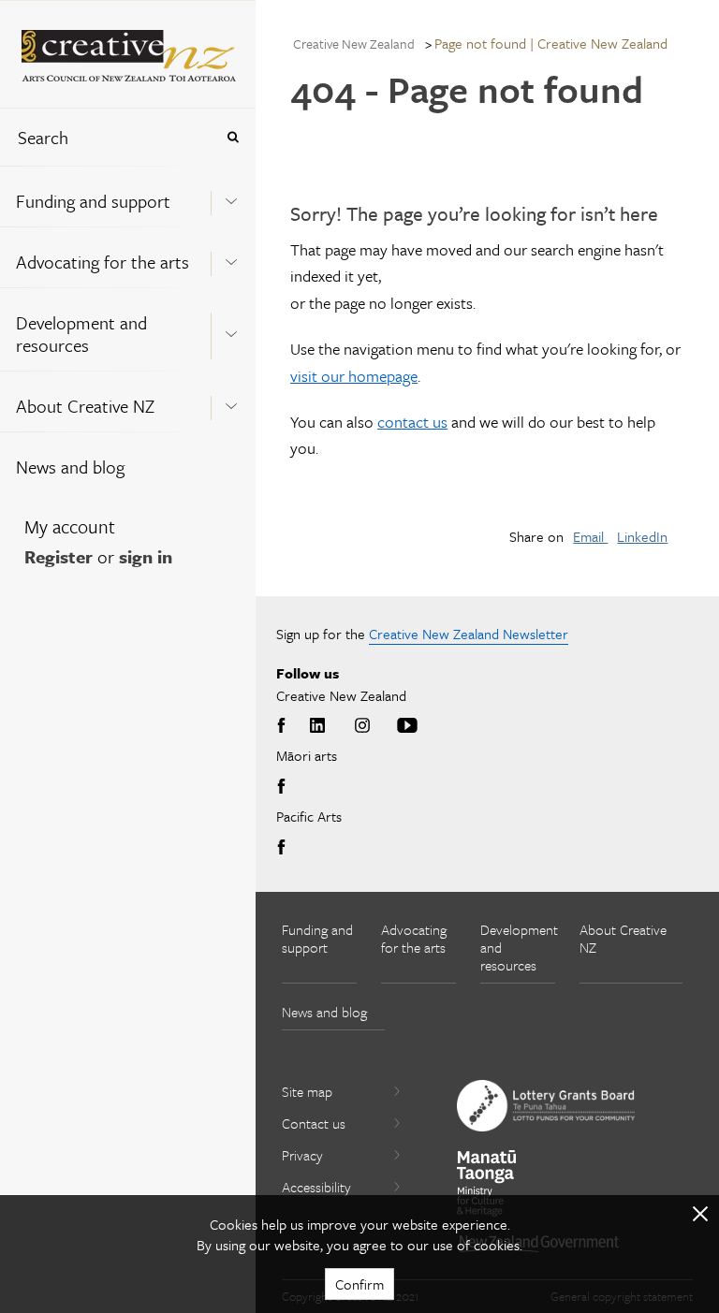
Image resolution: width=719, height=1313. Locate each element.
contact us (412, 421)
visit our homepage (354, 375)
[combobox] (107, 137)
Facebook (284, 726)
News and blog (70, 466)
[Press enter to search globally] (233, 137)
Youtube (407, 726)
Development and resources (81, 333)
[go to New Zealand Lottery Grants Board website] (546, 1105)
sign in (145, 556)
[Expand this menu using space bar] (231, 195)
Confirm (359, 1284)
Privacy (302, 1155)
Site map (307, 1091)
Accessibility (316, 1186)
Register (58, 556)
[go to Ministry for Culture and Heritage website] (487, 1183)
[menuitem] (128, 196)
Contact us (313, 1123)
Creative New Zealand (354, 43)
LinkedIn (642, 536)
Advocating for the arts (102, 261)
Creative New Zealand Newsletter (468, 633)
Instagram (362, 726)
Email (590, 536)
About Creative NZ (85, 405)
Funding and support (93, 200)
